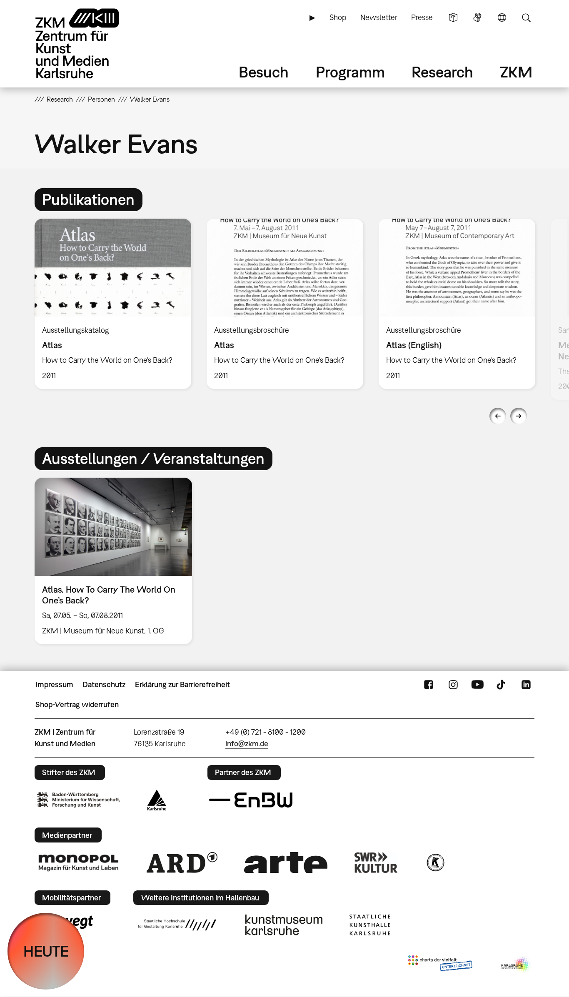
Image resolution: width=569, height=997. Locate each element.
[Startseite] (89, 43)
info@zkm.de (246, 743)
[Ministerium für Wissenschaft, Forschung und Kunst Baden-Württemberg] (78, 800)
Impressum (54, 684)
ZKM (516, 72)
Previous (497, 416)
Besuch (264, 72)
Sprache (502, 17)
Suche (526, 17)
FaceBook (428, 685)
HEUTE (46, 951)
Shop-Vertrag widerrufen (77, 704)
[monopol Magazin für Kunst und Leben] (78, 862)
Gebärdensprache (477, 17)
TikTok (502, 685)
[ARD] (182, 862)
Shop (337, 17)
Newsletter (378, 17)
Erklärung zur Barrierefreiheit (182, 684)
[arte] (285, 862)
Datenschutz (103, 684)
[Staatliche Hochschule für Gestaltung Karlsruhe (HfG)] (177, 925)
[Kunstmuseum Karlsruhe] (283, 925)
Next (518, 416)
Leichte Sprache (453, 17)
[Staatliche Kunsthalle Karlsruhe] (369, 925)
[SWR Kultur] (376, 862)
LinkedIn (526, 685)
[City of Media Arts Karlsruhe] (516, 965)
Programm (350, 72)
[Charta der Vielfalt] (440, 965)
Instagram (453, 685)
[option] (113, 304)
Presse (422, 17)
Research (442, 72)
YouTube (477, 685)
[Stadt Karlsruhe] (157, 800)
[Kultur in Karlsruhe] (434, 862)
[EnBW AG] (250, 800)
